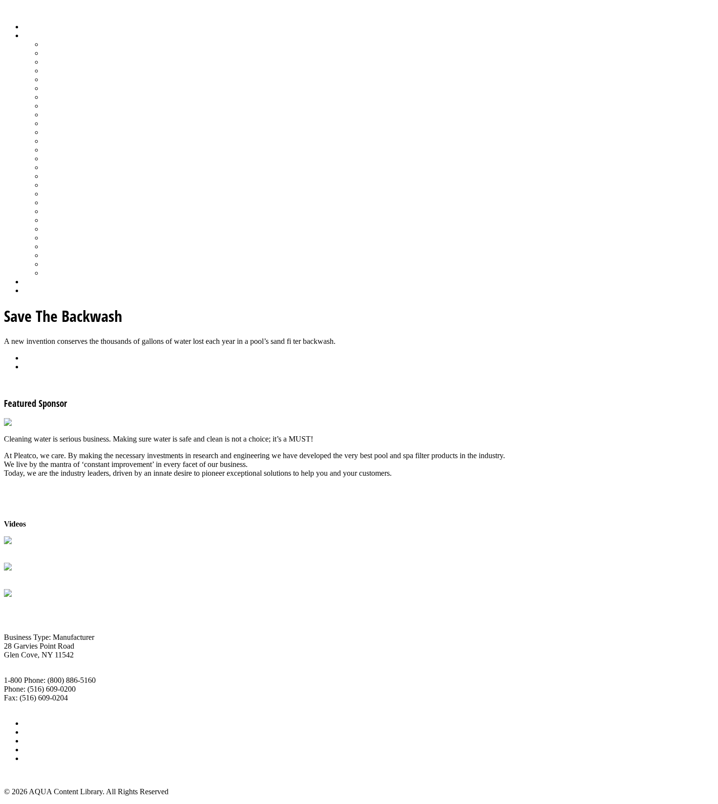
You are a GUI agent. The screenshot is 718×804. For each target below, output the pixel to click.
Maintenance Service (75, 123)
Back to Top (23, 775)
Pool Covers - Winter (75, 150)
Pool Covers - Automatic (81, 141)
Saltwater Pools (67, 264)
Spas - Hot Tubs (68, 229)
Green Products (67, 97)
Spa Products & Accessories (86, 220)
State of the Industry (74, 237)
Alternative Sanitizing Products (91, 44)
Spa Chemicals (66, 211)
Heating (55, 106)
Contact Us (40, 749)
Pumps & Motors (69, 167)
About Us (38, 723)
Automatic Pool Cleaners (81, 53)
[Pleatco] (19, 422)
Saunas (54, 202)
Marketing (59, 255)
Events (33, 741)
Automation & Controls (79, 62)
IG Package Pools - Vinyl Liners (93, 114)
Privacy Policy (45, 758)
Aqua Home (42, 281)
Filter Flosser (24, 603)
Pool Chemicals (67, 132)
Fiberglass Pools (68, 79)
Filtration (57, 88)
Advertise (38, 732)
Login (32, 290)
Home (32, 26)
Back (31, 358)
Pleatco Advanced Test (39, 550)
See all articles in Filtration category (59, 383)
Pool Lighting (64, 158)
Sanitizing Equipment (76, 194)
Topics (33, 35)
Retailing (57, 176)
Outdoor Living (67, 273)
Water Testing (64, 246)
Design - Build (65, 70)
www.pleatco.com (32, 706)
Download (39, 366)
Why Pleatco (23, 576)
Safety (53, 185)
